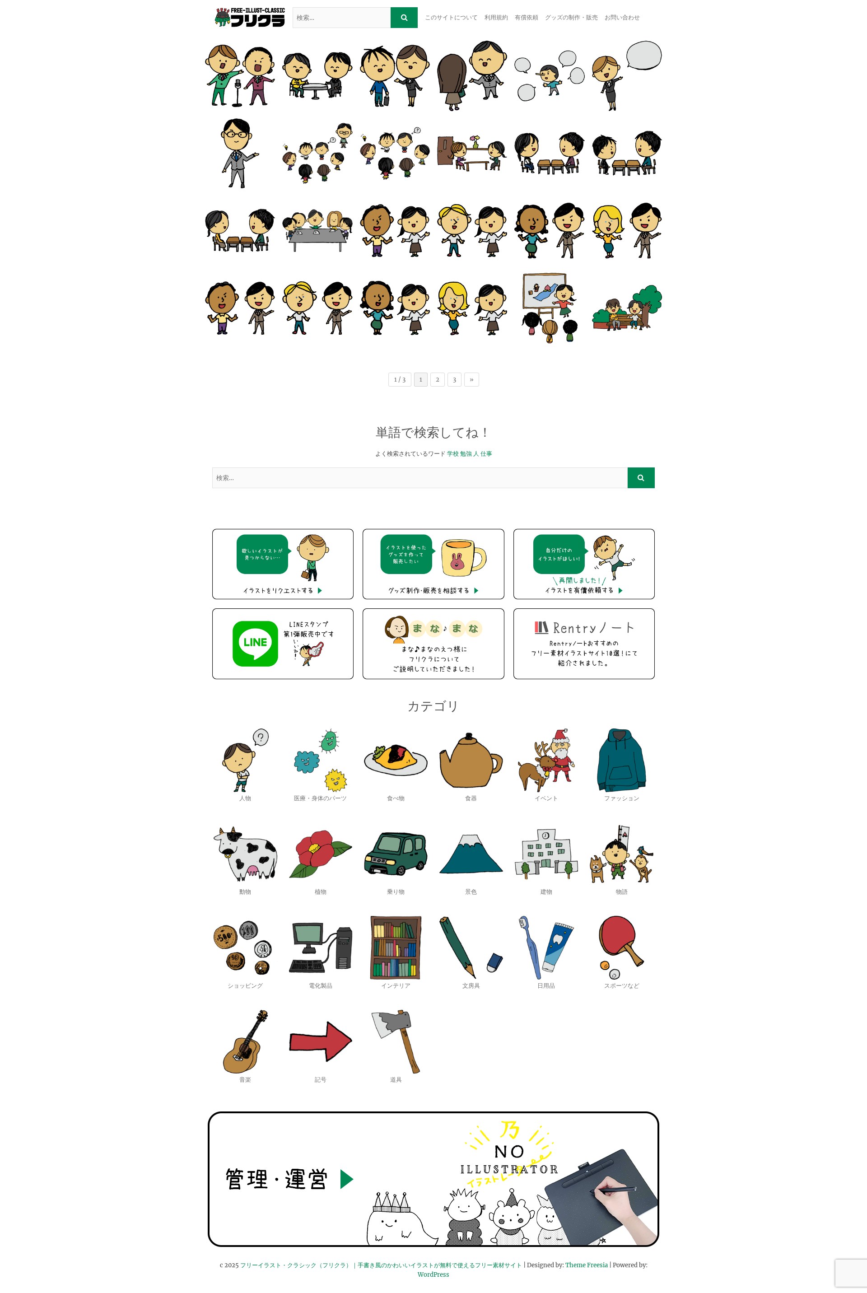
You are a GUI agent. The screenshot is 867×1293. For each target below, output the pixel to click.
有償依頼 (526, 17)
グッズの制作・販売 (571, 17)
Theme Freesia (586, 1265)
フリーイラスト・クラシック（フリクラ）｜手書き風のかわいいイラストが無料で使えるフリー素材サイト (381, 1265)
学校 (453, 453)
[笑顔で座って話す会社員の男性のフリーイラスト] (317, 75)
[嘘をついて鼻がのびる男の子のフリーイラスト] (549, 75)
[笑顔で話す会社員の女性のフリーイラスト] (395, 75)
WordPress (433, 1275)
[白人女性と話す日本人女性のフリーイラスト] (472, 307)
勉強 (466, 453)
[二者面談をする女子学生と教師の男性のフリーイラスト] (549, 153)
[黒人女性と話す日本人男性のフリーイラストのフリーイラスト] (549, 230)
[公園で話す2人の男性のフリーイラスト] (627, 307)
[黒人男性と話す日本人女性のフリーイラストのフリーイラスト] (395, 230)
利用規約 (496, 17)
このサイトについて (451, 17)
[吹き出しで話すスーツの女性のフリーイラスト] (627, 75)
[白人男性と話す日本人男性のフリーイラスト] (317, 307)
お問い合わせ (622, 17)
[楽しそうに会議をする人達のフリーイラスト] (317, 230)
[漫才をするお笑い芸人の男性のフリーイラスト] (240, 75)
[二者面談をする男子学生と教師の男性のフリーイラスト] (627, 153)
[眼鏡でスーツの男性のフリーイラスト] (240, 153)
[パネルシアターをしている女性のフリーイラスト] (549, 307)
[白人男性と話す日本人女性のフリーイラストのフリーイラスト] (472, 230)
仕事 (486, 453)
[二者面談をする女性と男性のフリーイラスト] (240, 230)
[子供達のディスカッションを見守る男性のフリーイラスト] (317, 153)
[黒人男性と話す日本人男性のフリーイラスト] (240, 307)
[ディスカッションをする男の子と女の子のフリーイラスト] (395, 153)
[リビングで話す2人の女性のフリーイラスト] (472, 153)
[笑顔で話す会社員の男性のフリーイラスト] (472, 75)
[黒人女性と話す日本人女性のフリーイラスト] (395, 307)
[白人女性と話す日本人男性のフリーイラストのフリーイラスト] (627, 230)
